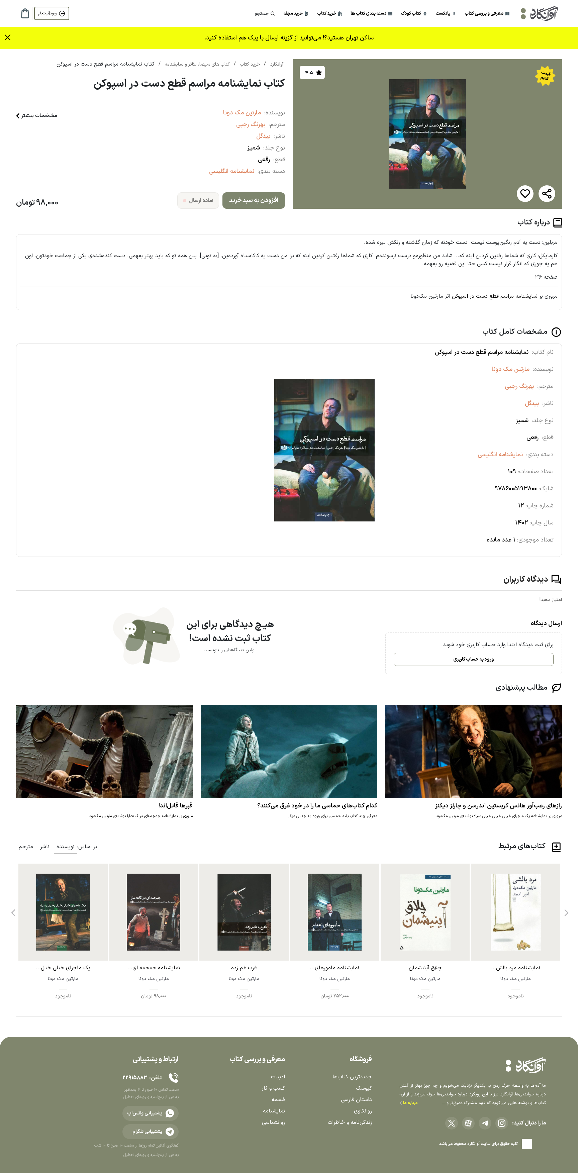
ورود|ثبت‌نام (47, 13)
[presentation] (565, 910)
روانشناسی (273, 1122)
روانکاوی (363, 1111)
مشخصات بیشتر (39, 116)
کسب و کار (273, 1088)
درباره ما (410, 1103)
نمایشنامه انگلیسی (231, 171)
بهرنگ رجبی (250, 124)
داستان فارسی (356, 1100)
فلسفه (278, 1100)
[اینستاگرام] (501, 1123)
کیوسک (364, 1088)
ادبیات (278, 1077)
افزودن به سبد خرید (253, 200)
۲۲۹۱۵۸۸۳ (134, 1078)
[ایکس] (451, 1123)
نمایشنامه (274, 1111)
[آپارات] (468, 1123)
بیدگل (263, 136)
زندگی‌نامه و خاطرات (350, 1122)
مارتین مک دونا (242, 112)
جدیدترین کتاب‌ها (352, 1077)
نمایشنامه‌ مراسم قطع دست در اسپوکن (495, 296)
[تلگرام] (485, 1123)
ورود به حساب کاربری (473, 659)
